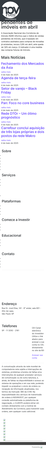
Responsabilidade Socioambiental (17, 166)
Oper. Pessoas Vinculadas (13, 161)
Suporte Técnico (9, 264)
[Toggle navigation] (39, 10)
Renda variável (8, 182)
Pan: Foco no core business (22, 103)
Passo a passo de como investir (16, 240)
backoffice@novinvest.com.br (15, 333)
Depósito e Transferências (13, 230)
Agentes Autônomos (11, 158)
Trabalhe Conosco (10, 267)
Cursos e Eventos (9, 242)
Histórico (6, 155)
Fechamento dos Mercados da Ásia (22, 66)
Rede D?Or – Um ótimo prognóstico (19, 115)
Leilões (5, 185)
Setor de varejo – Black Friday (19, 91)
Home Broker (8, 205)
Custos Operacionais (11, 227)
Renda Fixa (7, 179)
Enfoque (5, 211)
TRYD (4, 208)
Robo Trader (7, 214)
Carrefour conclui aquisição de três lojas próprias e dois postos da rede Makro (22, 132)
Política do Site (8, 169)
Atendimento (7, 258)
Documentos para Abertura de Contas (19, 224)
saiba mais (6, 72)
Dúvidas (5, 261)
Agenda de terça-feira (18, 78)
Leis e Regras (8, 164)
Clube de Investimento (12, 195)
